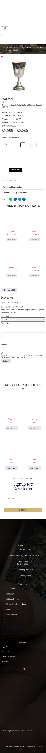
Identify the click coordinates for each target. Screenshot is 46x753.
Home (3, 48)
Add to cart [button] (11, 428)
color (6, 144)
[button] (23, 187)
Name (4, 336)
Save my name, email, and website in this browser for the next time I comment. (22, 356)
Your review (6, 323)
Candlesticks (11, 589)
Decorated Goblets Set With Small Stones (18, 105)
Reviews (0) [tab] (9, 290)
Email (4, 345)
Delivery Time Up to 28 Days (15, 193)
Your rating (5, 316)
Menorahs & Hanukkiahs (16, 604)
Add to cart (15, 169)
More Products (12, 614)
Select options (11, 239)
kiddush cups (11, 594)
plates (8, 609)
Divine (40, 746)
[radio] (12, 145)
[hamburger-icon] (42, 22)
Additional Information (12, 187)
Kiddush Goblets (13, 48)
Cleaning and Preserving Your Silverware (18, 731)
